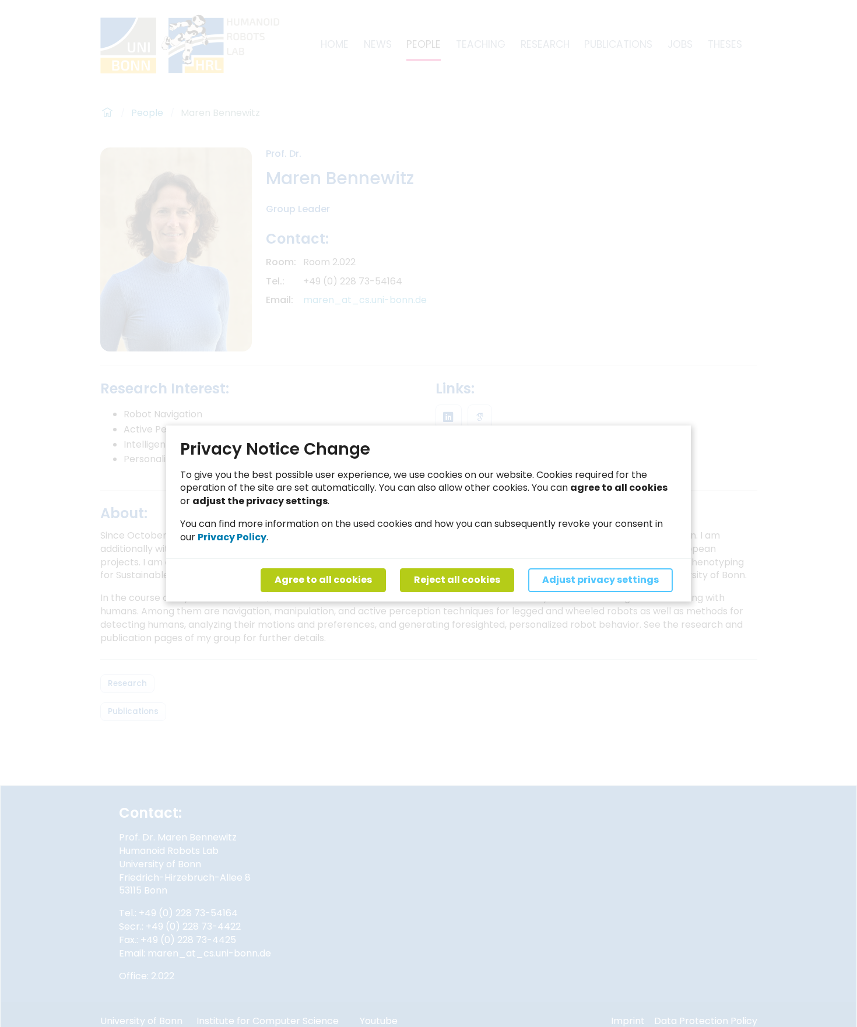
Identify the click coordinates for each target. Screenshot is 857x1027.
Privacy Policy (232, 537)
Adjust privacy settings (600, 579)
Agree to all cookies (323, 579)
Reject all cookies (457, 579)
